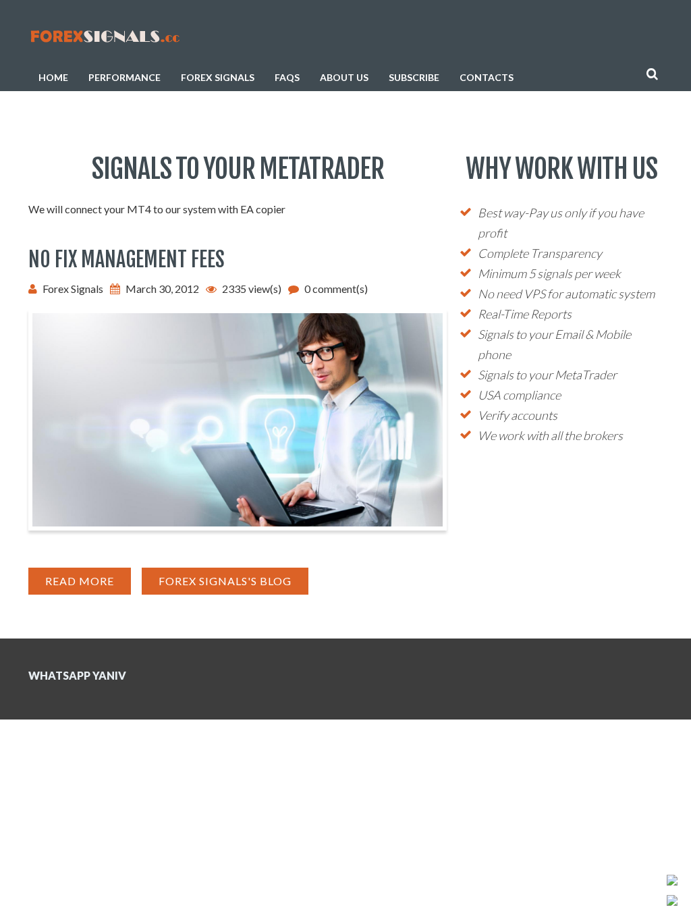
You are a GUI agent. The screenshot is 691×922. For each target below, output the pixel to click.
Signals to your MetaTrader (547, 374)
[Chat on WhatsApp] (672, 881)
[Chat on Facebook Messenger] (672, 902)
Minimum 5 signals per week (549, 273)
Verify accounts (517, 415)
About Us (344, 77)
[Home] (104, 34)
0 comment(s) (336, 288)
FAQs (287, 77)
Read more (88, 584)
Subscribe (414, 77)
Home (53, 77)
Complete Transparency (540, 253)
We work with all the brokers (550, 435)
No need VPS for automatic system (566, 293)
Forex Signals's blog (225, 580)
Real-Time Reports (525, 313)
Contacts (487, 77)
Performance (124, 77)
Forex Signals (217, 77)
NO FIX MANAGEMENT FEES (126, 259)
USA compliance (519, 394)
